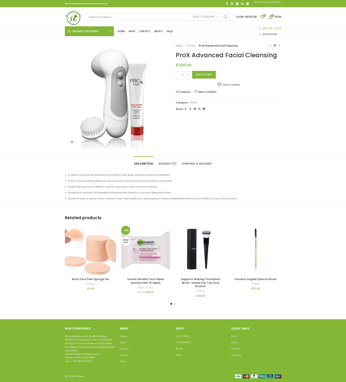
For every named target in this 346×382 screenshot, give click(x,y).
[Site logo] (73, 16)
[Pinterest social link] (237, 3)
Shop (123, 342)
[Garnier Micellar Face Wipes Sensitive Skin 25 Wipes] (145, 250)
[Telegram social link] (247, 3)
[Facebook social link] (227, 3)
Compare (236, 355)
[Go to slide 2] (175, 304)
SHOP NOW (270, 34)
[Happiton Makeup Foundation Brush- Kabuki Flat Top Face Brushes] (200, 250)
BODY (179, 348)
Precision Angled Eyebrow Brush (255, 279)
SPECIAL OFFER (272, 28)
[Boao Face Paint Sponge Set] (90, 250)
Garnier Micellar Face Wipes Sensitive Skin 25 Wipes (145, 281)
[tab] (143, 161)
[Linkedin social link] (242, 3)
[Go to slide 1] (171, 304)
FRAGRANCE (183, 342)
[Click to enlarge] (72, 141)
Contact (125, 348)
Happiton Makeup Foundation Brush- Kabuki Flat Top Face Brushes (200, 282)
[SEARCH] (225, 17)
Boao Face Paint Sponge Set (90, 279)
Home (179, 45)
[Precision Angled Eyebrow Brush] (255, 250)
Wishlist (235, 348)
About (124, 355)
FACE (141, 287)
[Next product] (279, 45)
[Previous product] (270, 45)
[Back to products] (275, 45)
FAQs (123, 361)
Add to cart (204, 74)
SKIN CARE (182, 336)
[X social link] (231, 3)
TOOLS (190, 45)
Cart (233, 336)
